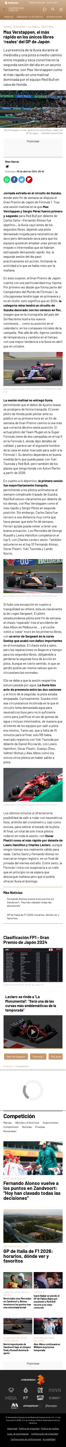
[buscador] (53, 9)
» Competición (21, 1066)
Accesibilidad (49, 1439)
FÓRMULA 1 (40, 1292)
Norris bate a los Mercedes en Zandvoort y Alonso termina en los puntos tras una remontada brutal (17, 1303)
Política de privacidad (29, 1428)
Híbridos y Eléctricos (30, 16)
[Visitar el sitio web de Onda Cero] (40, 1398)
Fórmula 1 (38, 1056)
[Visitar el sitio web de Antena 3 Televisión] (11, 1390)
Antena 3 (8, 1066)
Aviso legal (12, 1428)
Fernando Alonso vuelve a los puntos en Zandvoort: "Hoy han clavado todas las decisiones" (30, 902)
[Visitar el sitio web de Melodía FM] (15, 1405)
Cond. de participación (18, 1433)
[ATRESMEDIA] (33, 1379)
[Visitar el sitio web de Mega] (11, 1398)
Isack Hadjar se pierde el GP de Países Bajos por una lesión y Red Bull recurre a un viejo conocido (46, 1301)
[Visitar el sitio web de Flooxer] (51, 1405)
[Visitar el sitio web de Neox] (40, 1390)
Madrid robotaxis (37, 2)
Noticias (27, 1126)
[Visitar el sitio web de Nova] (55, 1390)
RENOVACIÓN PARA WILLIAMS (44, 1339)
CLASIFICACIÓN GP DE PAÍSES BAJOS (15, 1339)
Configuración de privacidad (44, 1433)
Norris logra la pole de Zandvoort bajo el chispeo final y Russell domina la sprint (17, 1349)
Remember (10, 1131)
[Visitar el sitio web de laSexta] (26, 1390)
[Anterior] (25, 3)
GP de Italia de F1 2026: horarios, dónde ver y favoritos (28, 1256)
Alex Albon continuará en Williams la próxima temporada (47, 1347)
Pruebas (40, 1126)
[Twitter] (7, 166)
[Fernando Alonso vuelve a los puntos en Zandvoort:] (33, 1158)
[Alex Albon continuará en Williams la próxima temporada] (48, 1326)
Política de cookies (50, 1428)
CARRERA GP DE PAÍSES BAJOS (16, 1293)
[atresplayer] (45, 9)
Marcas (8, 16)
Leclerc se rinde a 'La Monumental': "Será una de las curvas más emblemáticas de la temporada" (30, 1003)
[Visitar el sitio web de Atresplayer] (33, 1405)
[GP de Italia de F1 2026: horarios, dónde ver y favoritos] (33, 1226)
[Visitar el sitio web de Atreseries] (26, 1398)
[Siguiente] (60, 3)
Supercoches (54, 16)
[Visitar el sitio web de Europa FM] (55, 1398)
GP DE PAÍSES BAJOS (14, 1178)
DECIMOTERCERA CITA (15, 1246)
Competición (19, 1116)
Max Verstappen (16, 1056)
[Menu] (61, 9)
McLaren (56, 1056)
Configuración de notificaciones (26, 1439)
